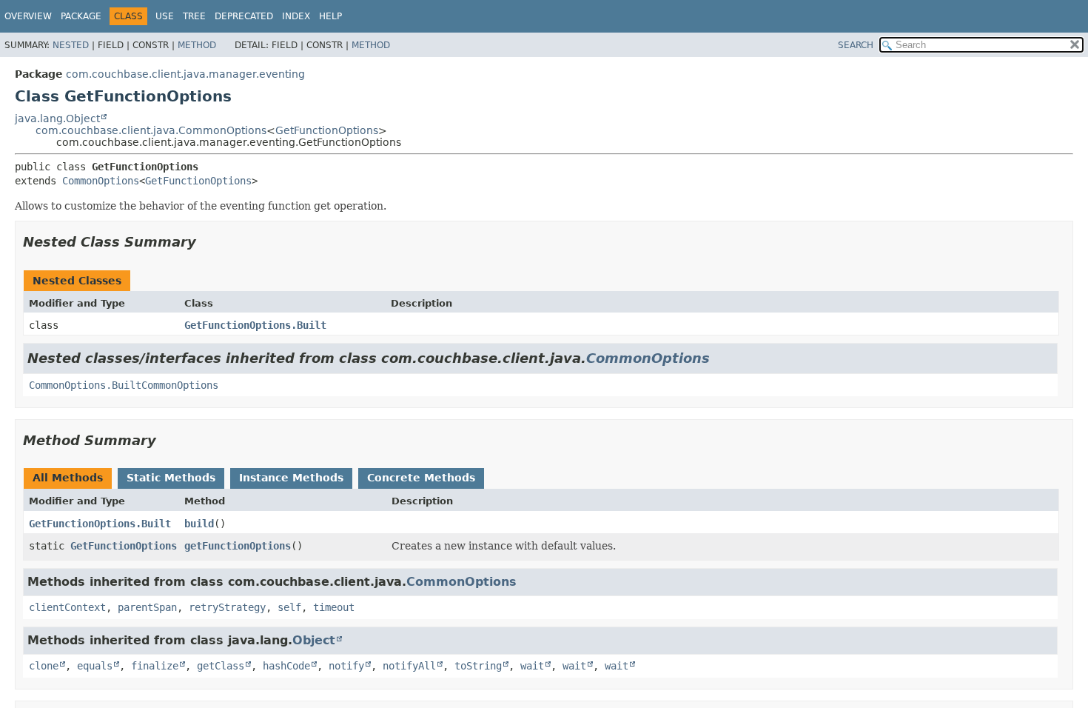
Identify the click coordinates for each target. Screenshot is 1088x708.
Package (81, 16)
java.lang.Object (57, 118)
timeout (334, 607)
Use (164, 16)
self (289, 607)
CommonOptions (100, 181)
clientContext (67, 607)
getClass (220, 666)
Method (197, 45)
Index (296, 16)
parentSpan (147, 607)
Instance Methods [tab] (291, 478)
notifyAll (409, 666)
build (199, 524)
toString (478, 666)
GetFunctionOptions (326, 130)
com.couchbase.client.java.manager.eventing (185, 74)
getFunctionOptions (237, 546)
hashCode (286, 666)
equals (95, 666)
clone (43, 666)
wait (532, 666)
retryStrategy (227, 607)
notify (346, 666)
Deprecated (244, 16)
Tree (194, 16)
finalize (154, 666)
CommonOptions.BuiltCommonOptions (123, 385)
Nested (71, 45)
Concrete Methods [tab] (421, 478)
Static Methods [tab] (171, 478)
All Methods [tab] (68, 478)
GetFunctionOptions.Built (255, 325)
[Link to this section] (206, 242)
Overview (28, 16)
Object (313, 640)
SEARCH (855, 45)
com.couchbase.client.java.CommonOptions (151, 130)
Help (330, 16)
